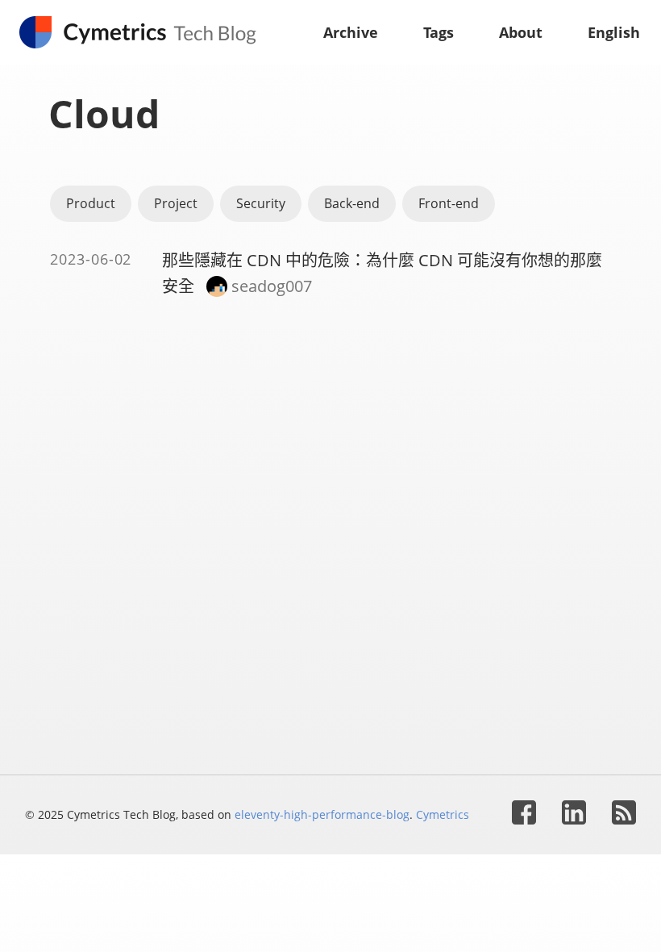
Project (175, 203)
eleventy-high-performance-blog (322, 814)
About (521, 32)
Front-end (448, 203)
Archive (350, 32)
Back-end (352, 203)
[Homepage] (145, 32)
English (614, 32)
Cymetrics (442, 814)
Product (90, 203)
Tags (438, 32)
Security (260, 203)
